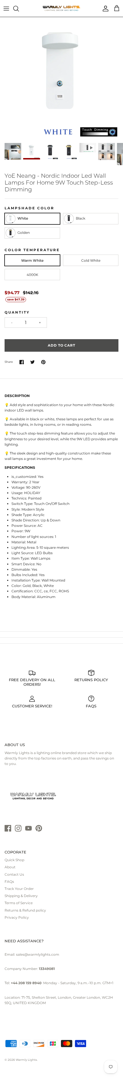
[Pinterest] (38, 828)
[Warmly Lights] (61, 8)
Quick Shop (14, 860)
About (10, 867)
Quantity (17, 312)
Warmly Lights (26, 1060)
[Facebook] (8, 828)
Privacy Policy (17, 917)
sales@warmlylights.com (37, 954)
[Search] (19, 8)
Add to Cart (62, 345)
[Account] (104, 8)
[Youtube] (28, 828)
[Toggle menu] (6, 8)
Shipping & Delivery (21, 896)
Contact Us (14, 874)
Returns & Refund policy (25, 910)
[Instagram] (18, 828)
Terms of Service (19, 903)
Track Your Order (19, 888)
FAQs (9, 881)
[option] (61, 78)
